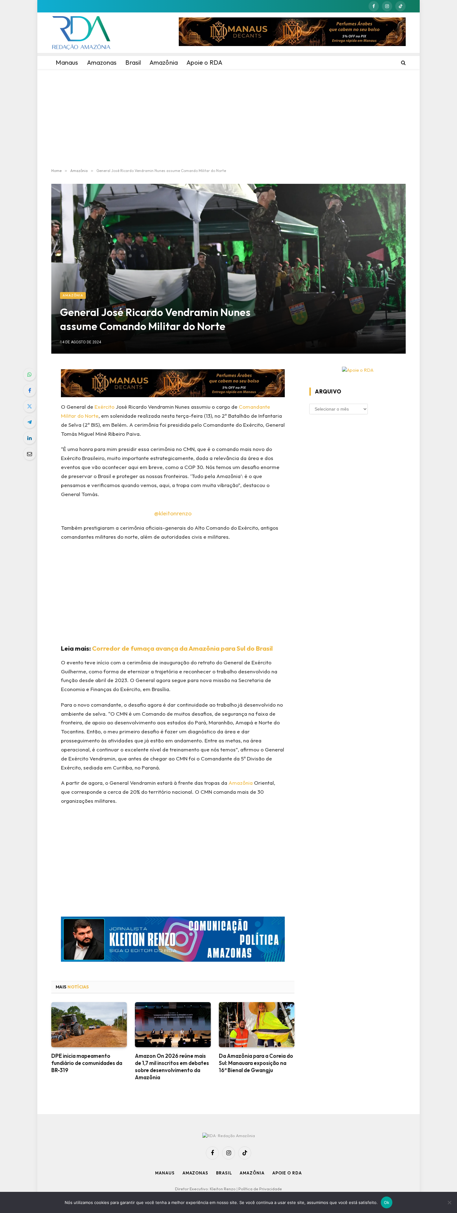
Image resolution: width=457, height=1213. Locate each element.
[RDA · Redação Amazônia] (81, 32)
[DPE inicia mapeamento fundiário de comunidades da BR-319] (89, 1024)
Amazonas (195, 1172)
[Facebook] (29, 390)
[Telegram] (29, 422)
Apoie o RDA (287, 1172)
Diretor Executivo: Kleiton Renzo (206, 1188)
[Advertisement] (228, 118)
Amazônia (72, 295)
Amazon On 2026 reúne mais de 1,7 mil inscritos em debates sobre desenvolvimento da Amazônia (172, 1067)
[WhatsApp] (29, 374)
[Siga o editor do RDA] (173, 940)
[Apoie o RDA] (357, 370)
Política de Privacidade (260, 1188)
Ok (387, 1202)
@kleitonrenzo (173, 513)
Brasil (224, 1172)
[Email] (29, 454)
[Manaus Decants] (292, 32)
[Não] (449, 1202)
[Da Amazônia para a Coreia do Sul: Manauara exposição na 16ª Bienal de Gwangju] (256, 1024)
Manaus (164, 1172)
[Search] (403, 62)
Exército (104, 406)
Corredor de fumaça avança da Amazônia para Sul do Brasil (182, 648)
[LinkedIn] (29, 438)
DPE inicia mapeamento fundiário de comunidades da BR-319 (86, 1063)
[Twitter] (29, 406)
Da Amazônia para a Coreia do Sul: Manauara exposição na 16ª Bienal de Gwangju (256, 1063)
